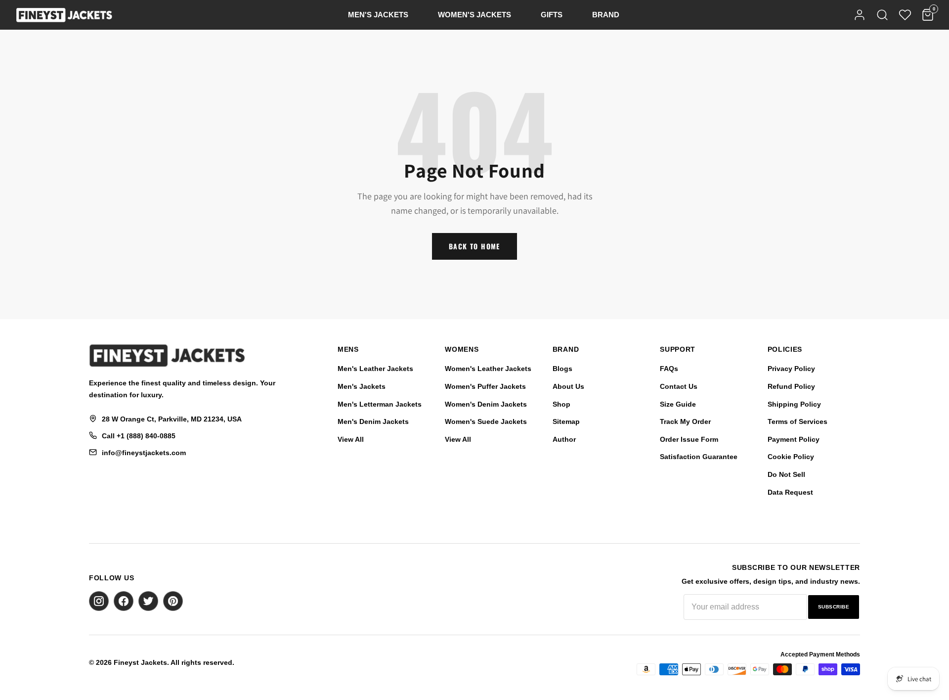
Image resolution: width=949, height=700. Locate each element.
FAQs (669, 369)
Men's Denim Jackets (373, 421)
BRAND (605, 14)
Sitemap (566, 421)
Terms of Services (797, 421)
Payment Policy (794, 439)
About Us (568, 386)
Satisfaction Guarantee (698, 457)
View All (351, 439)
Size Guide (678, 404)
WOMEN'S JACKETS (474, 14)
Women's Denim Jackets (486, 404)
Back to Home (474, 246)
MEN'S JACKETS (378, 14)
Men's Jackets (362, 386)
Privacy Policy (791, 369)
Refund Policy (791, 386)
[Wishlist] (905, 14)
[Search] (882, 14)
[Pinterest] (173, 601)
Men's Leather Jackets (375, 369)
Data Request (790, 492)
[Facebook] (123, 601)
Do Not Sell (786, 474)
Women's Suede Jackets (486, 421)
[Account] (859, 14)
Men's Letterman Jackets (380, 404)
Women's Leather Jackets (488, 369)
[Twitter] (148, 601)
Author (564, 439)
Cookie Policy (791, 457)
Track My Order (685, 421)
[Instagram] (99, 601)
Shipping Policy (794, 404)
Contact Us (678, 386)
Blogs (562, 369)
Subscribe (834, 606)
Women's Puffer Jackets (485, 386)
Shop (561, 404)
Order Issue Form (689, 439)
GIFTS (551, 14)
